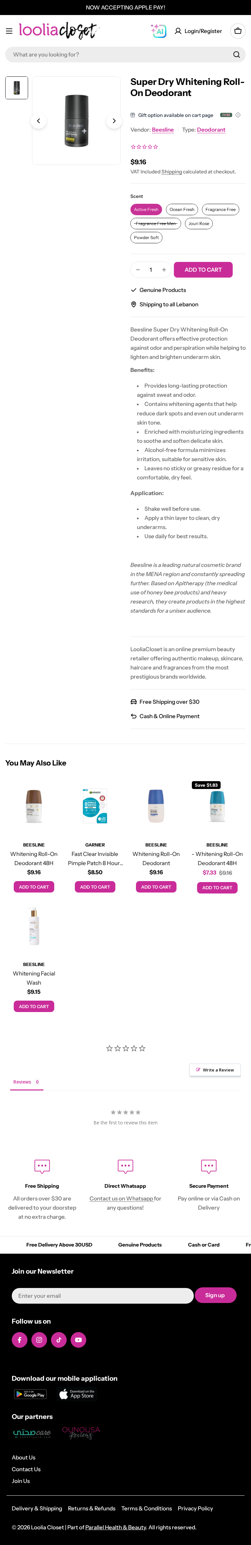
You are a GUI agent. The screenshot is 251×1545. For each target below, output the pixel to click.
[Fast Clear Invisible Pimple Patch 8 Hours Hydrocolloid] (95, 806)
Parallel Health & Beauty (115, 1527)
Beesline (163, 129)
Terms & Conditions (146, 1508)
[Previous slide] (38, 121)
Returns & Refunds (91, 1508)
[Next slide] (114, 121)
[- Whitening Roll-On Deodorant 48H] (217, 806)
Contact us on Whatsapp (122, 1198)
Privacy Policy (195, 1508)
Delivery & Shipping (37, 1508)
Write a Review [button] (218, 1070)
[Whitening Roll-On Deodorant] (156, 806)
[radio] (146, 209)
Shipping (171, 172)
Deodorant (211, 129)
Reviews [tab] (22, 1082)
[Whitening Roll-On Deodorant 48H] (33, 806)
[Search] (237, 54)
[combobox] (125, 54)
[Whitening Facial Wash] (33, 926)
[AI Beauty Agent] (158, 31)
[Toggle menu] (9, 31)
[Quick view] (53, 792)
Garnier (95, 844)
